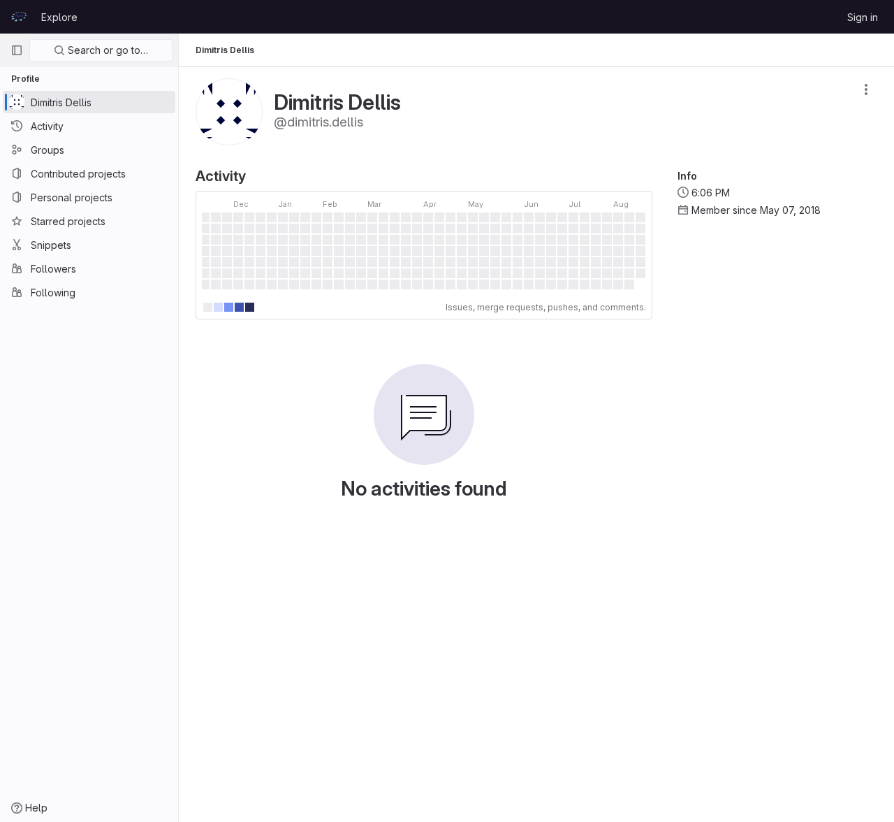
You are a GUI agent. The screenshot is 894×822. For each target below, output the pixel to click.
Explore (59, 17)
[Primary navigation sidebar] (17, 50)
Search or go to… (106, 50)
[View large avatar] (229, 111)
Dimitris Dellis (225, 50)
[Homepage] (19, 17)
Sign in (862, 17)
